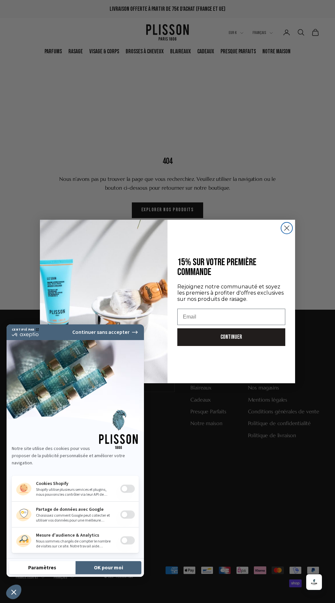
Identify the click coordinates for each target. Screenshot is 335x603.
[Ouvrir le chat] (314, 582)
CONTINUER (231, 337)
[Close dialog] (286, 228)
